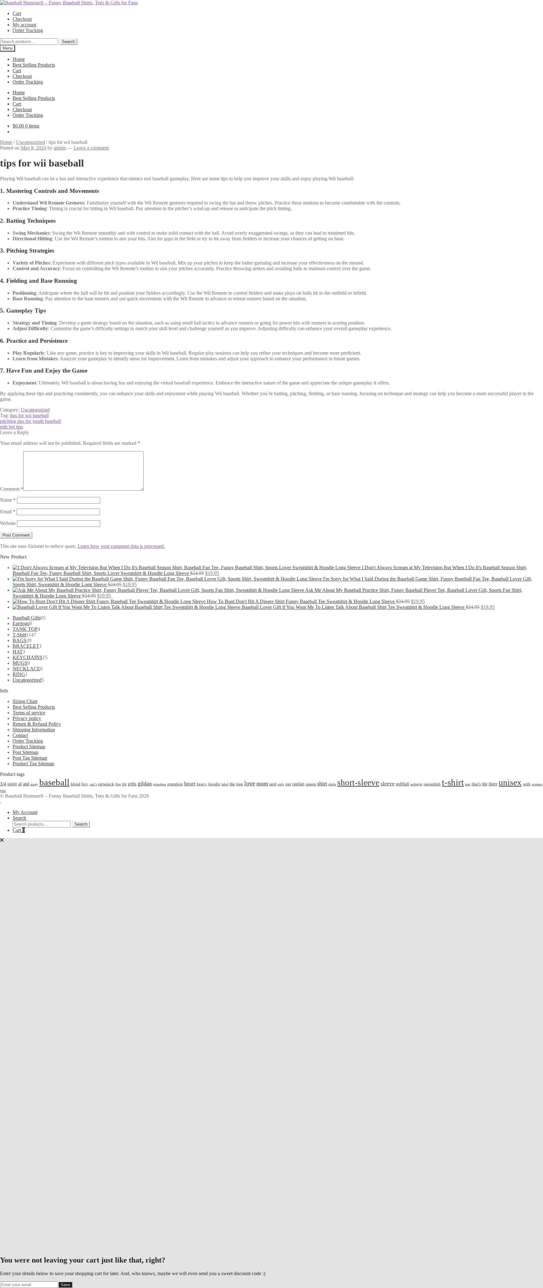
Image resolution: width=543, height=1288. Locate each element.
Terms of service (29, 712)
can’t (93, 784)
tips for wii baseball (29, 415)
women (537, 784)
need (272, 784)
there (493, 784)
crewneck (106, 784)
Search (68, 41)
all (20, 784)
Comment (11, 489)
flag (118, 784)
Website (8, 523)
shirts (332, 784)
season (311, 784)
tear (467, 784)
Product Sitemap (29, 746)
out (288, 784)
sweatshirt (432, 784)
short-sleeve (358, 782)
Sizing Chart (25, 701)
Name (8, 500)
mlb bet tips (11, 426)
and (26, 783)
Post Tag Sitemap (30, 758)
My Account (25, 812)
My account (24, 24)
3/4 (3, 783)
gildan (145, 783)
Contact (20, 735)
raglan (298, 783)
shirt (322, 783)
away (34, 784)
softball (402, 783)
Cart (17, 13)
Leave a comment (91, 147)
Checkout (22, 19)
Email (7, 511)
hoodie (214, 784)
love (249, 783)
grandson (175, 784)
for (124, 784)
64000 (12, 784)
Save (65, 1284)
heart (189, 784)
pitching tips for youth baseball (30, 421)
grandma (159, 784)
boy (85, 784)
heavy (202, 784)
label (225, 784)
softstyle (416, 784)
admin (60, 147)
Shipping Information (34, 729)
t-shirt (453, 782)
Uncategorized (30, 142)
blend (75, 784)
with (526, 784)
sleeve (388, 784)
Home (19, 59)
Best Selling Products (34, 65)
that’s (476, 784)
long (239, 784)
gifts (132, 783)
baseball (54, 782)
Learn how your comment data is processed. (121, 546)
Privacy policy (27, 718)
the (484, 783)
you (3, 791)
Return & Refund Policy (37, 724)
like (232, 784)
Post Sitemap (25, 752)
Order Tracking (28, 30)
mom (262, 783)
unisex (510, 782)
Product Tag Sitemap (33, 763)
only (280, 784)
